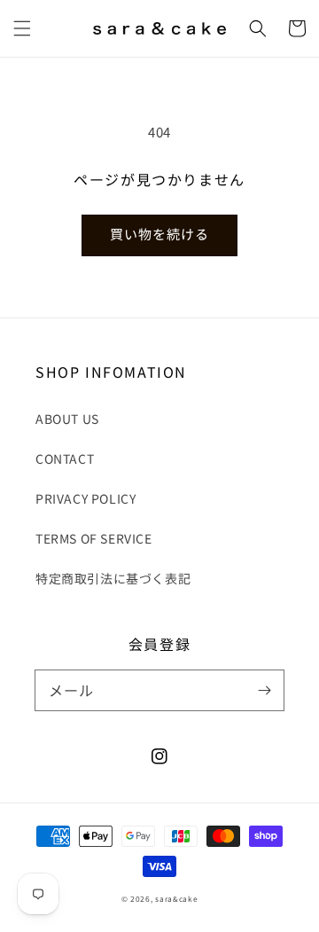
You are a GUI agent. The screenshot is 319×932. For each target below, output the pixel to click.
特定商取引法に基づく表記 (113, 578)
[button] (22, 28)
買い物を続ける (159, 233)
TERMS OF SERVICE (93, 538)
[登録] (264, 689)
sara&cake (176, 898)
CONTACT (64, 458)
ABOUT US (67, 418)
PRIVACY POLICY (85, 498)
